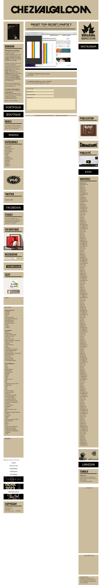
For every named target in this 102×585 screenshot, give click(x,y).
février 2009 (83, 423)
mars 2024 (82, 191)
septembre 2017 (84, 280)
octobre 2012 (83, 360)
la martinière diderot (10, 350)
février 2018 (83, 273)
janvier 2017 (83, 291)
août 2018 (82, 264)
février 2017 (83, 290)
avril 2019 (82, 253)
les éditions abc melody (11, 400)
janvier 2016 (83, 309)
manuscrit (8, 164)
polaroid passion (9, 354)
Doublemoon (8, 73)
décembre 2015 (83, 310)
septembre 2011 (83, 379)
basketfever (8, 370)
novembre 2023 (83, 193)
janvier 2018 (83, 274)
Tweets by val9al (9, 199)
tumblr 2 (7, 327)
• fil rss (68, 26)
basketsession (9, 372)
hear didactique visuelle (11, 349)
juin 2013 (82, 349)
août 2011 (82, 380)
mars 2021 (82, 220)
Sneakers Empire (9, 359)
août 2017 (82, 281)
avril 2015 (82, 322)
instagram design (9, 323)
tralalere (7, 432)
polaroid (7, 153)
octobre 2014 (83, 330)
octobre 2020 (83, 227)
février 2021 (83, 221)
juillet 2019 (83, 248)
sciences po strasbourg (11, 426)
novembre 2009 (84, 410)
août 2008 (83, 432)
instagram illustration (11, 318)
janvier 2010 (83, 407)
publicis (7, 423)
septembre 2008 (84, 430)
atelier (7, 163)
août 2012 (82, 363)
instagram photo (9, 321)
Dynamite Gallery (9, 336)
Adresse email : (30, 91)
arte (6, 366)
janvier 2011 (83, 390)
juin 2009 (82, 417)
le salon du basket (10, 396)
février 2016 (83, 307)
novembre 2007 (84, 445)
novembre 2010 (84, 393)
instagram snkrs (9, 320)
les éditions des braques (11, 402)
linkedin (7, 314)
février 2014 (83, 342)
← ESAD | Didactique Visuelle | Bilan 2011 (44, 115)
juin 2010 (82, 400)
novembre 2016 (83, 294)
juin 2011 (82, 383)
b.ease (6, 367)
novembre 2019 (83, 243)
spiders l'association (10, 428)
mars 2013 (82, 353)
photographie (8, 151)
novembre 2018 (83, 260)
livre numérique (9, 148)
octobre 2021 (83, 210)
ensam (6, 376)
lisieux (7, 408)
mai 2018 (82, 268)
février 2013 (83, 354)
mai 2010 (82, 402)
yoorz (6, 433)
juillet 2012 (83, 364)
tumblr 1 (7, 326)
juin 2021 (82, 215)
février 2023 (83, 197)
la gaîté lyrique (9, 390)
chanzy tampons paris (10, 334)
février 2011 (83, 389)
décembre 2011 (83, 375)
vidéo (6, 154)
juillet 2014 (83, 334)
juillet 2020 (83, 231)
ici (85, 480)
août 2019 (82, 247)
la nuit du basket (9, 392)
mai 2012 (82, 367)
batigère (7, 373)
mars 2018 (82, 271)
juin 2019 (82, 250)
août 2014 (82, 333)
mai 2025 (82, 185)
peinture (7, 161)
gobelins (7, 343)
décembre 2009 (84, 409)
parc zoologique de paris (11, 419)
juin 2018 (82, 267)
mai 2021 (82, 217)
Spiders (18, 76)
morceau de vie (9, 159)
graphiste (7, 57)
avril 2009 (82, 420)
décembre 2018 (83, 258)
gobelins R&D (8, 385)
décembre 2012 (83, 357)
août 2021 (82, 213)
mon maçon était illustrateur (13, 353)
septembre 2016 (84, 297)
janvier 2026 (83, 183)
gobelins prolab (9, 344)
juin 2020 (82, 233)
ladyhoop (7, 393)
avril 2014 (82, 339)
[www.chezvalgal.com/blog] (51, 10)
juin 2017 (82, 284)
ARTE (6, 72)
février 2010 (83, 406)
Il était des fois (14, 74)
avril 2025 (82, 187)
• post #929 (63, 26)
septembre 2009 (84, 413)
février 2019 (83, 256)
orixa (6, 418)
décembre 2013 (83, 344)
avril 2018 (82, 270)
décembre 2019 (83, 241)
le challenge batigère (10, 395)
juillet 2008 (83, 433)
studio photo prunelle (11, 429)
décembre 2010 (83, 392)
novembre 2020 (84, 226)
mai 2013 (82, 350)
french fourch (9, 341)
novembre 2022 (83, 201)
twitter (7, 313)
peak (6, 422)
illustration (8, 146)
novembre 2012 (83, 359)
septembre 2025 (84, 184)
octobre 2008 (83, 429)
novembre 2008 (84, 428)
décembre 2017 (83, 276)
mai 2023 (82, 195)
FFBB (6, 380)
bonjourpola (8, 333)
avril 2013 (82, 352)
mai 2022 (82, 203)
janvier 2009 (83, 425)
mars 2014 (82, 340)
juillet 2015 (83, 317)
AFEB (6, 365)
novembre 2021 (83, 208)
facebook (7, 311)
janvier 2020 (83, 240)
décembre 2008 (84, 426)
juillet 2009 (83, 416)
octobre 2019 (83, 244)
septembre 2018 (84, 263)
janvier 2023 (83, 198)
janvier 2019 (83, 257)
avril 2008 (82, 438)
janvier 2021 (83, 223)
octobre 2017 (83, 279)
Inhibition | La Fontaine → (62, 115)
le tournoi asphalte (10, 398)
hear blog (7, 347)
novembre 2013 (83, 346)
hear (6, 346)
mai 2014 (82, 337)
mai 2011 (82, 385)
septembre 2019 (84, 246)
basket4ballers (9, 369)
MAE (6, 410)
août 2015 (82, 316)
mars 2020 (82, 237)
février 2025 (83, 190)
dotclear (7, 337)
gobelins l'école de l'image (12, 383)
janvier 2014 (83, 343)
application (8, 150)
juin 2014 (82, 336)
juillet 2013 (83, 347)
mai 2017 (82, 286)
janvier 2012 (83, 373)
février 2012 (83, 372)
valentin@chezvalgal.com (11, 98)
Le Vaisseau (8, 406)
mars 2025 (82, 188)
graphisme (57, 26)
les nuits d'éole (9, 405)
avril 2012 (82, 369)
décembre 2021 (83, 207)
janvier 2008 (83, 442)
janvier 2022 (83, 205)
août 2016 (82, 299)
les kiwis (7, 403)
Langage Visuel (9, 352)
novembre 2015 (83, 311)
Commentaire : (30, 97)
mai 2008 (82, 436)
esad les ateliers (9, 339)
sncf (6, 425)
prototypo (8, 356)
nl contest (8, 415)
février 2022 (83, 204)
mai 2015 (82, 320)
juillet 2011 (83, 382)
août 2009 (83, 415)
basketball (8, 157)
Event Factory (9, 379)
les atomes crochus (10, 399)
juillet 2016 (83, 300)
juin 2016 (82, 301)
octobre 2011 (83, 377)
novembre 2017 (83, 277)
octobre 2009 (83, 412)
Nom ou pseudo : (30, 88)
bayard (7, 375)
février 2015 (83, 324)
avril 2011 (82, 386)
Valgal (36, 26)
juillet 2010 (83, 399)
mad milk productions (10, 409)
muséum (7, 413)
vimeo (6, 324)
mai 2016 (82, 303)
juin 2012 (82, 366)
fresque (7, 166)
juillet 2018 (83, 266)
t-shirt (7, 156)
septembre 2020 (84, 228)
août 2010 (82, 397)
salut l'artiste (9, 357)
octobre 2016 (83, 296)
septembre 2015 (84, 314)
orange (7, 416)
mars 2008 (83, 439)
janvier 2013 (83, 356)
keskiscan (7, 160)
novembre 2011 (83, 376)
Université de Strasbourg (12, 430)
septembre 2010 (84, 396)
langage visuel (8, 69)
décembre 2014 (83, 327)
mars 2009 (82, 422)
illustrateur (12, 57)
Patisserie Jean (9, 420)
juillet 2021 (83, 214)
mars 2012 (82, 370)
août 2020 (82, 230)
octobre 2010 (83, 395)
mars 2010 (82, 405)
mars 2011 (82, 387)
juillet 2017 (83, 283)
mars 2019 (82, 254)
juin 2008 (82, 435)
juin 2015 (82, 319)
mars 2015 (82, 323)
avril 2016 (82, 304)
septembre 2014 (84, 332)
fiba (6, 382)
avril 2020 (82, 236)
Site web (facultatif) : (31, 94)
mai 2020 (82, 234)
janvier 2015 (83, 326)
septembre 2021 (84, 211)
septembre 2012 (84, 362)
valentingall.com (9, 92)
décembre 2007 (84, 443)
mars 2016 (82, 306)
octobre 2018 (83, 261)
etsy (6, 316)
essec (6, 377)
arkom (7, 331)
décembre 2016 (83, 293)
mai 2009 (82, 419)
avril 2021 (82, 218)
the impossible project (11, 360)
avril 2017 (82, 287)
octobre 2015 (83, 313)
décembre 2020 (84, 224)
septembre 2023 (84, 194)
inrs (6, 389)
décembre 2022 (83, 200)
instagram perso (9, 317)
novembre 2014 (83, 329)
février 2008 (83, 440)
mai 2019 (82, 251)
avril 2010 (82, 403)
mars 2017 (82, 289)
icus (6, 387)
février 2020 (83, 238)
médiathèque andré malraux (12, 412)
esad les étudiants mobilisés (12, 340)
